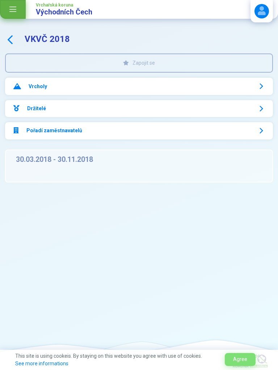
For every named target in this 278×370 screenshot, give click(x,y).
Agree (240, 359)
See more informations (41, 363)
